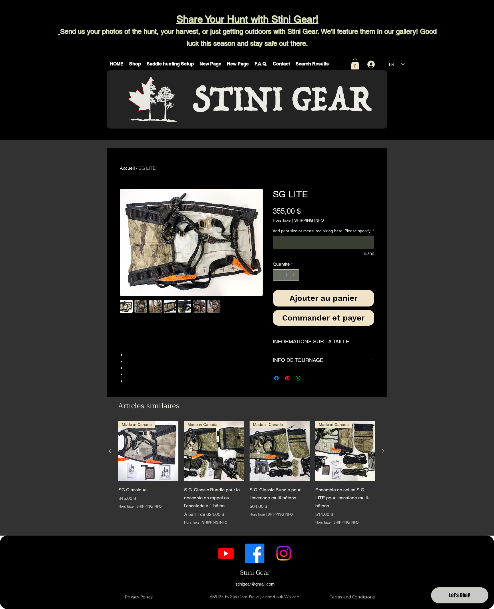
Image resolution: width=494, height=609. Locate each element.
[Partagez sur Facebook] (276, 378)
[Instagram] (283, 553)
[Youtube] (226, 553)
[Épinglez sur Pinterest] (287, 378)
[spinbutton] (286, 275)
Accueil (127, 168)
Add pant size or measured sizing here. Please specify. (323, 231)
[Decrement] (278, 275)
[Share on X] (309, 378)
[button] (135, 64)
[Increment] (294, 275)
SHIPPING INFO (309, 220)
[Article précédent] (110, 451)
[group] (247, 477)
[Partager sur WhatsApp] (298, 378)
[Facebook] (254, 553)
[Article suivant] (383, 451)
